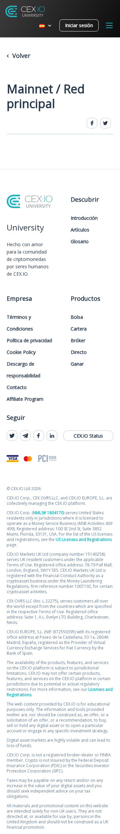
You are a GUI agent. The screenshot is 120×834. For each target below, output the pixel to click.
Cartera (79, 329)
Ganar (77, 364)
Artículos (80, 229)
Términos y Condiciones (20, 323)
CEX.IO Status (88, 436)
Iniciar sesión (79, 25)
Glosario (80, 241)
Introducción (84, 218)
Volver (20, 56)
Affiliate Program (25, 399)
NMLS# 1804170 (48, 513)
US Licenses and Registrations (84, 539)
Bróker (78, 340)
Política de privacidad (29, 340)
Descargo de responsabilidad (23, 370)
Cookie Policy (21, 352)
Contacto (17, 387)
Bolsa (77, 317)
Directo (79, 352)
